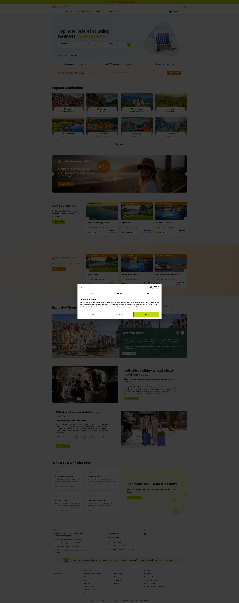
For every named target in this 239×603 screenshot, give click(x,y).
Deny (92, 314)
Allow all (146, 314)
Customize (118, 314)
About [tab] (147, 293)
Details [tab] (119, 293)
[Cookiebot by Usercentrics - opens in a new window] (151, 287)
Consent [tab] (91, 293)
